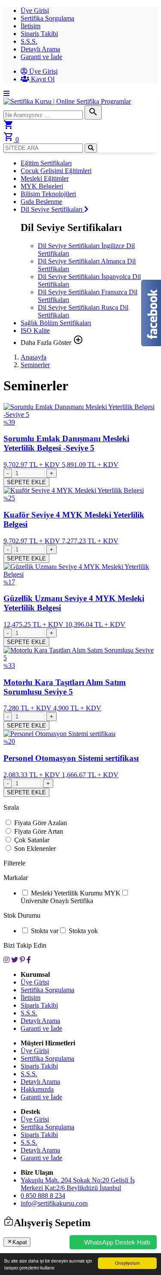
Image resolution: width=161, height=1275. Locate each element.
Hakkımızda (37, 1089)
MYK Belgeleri (42, 186)
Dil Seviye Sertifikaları (52, 209)
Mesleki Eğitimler (45, 178)
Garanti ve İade (41, 56)
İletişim (30, 26)
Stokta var (44, 930)
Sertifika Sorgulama (47, 18)
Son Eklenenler (35, 848)
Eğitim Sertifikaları (46, 163)
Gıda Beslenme (41, 201)
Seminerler (35, 364)
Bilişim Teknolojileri (48, 194)
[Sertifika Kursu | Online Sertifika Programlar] (67, 101)
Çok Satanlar (31, 840)
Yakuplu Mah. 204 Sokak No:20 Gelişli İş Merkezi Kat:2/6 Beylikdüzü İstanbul (78, 1183)
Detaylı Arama (40, 49)
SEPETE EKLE (26, 482)
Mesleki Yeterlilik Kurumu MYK (76, 893)
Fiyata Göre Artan (38, 831)
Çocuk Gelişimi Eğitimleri (56, 170)
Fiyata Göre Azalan (40, 822)
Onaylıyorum (127, 1263)
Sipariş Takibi (39, 33)
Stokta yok (83, 930)
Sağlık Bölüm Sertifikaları (56, 322)
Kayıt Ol (42, 79)
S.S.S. (29, 41)
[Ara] (91, 148)
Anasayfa (33, 357)
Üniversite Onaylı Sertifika (57, 900)
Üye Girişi (35, 10)
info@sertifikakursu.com (54, 1203)
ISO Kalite (35, 330)
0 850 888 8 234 (43, 1195)
